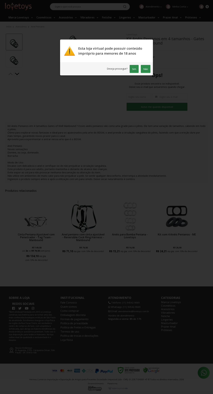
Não (145, 69)
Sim (134, 69)
